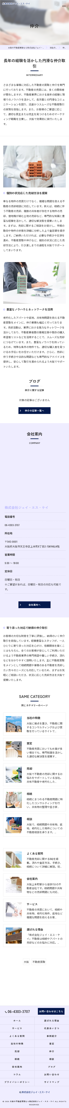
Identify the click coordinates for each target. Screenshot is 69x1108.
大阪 (26, 962)
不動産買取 (38, 962)
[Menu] (64, 3)
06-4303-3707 (12, 525)
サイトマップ (52, 1082)
